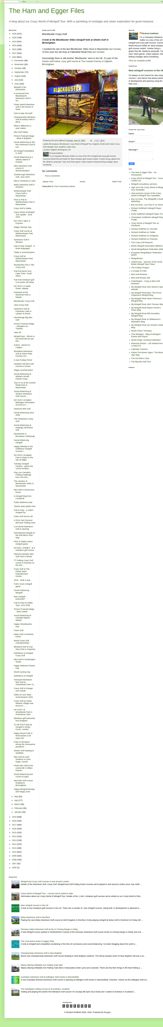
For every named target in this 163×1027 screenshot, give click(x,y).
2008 (14, 860)
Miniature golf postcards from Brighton (24, 719)
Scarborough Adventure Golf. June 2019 (24, 175)
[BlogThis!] (97, 141)
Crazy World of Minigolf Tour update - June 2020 (24, 214)
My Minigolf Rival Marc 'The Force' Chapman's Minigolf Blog (146, 294)
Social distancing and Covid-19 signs (23, 775)
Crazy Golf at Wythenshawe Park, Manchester (23, 258)
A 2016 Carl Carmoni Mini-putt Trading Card (24, 521)
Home (82, 182)
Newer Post (48, 182)
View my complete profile (140, 61)
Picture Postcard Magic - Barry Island (24, 610)
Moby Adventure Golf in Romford (35, 917)
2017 (14, 825)
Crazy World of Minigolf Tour (81, 144)
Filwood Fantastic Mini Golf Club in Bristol (24, 555)
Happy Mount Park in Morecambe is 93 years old (23, 735)
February (18, 808)
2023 (14, 45)
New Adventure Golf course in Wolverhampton (23, 168)
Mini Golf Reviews (139, 274)
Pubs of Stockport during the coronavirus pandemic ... (24, 744)
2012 (14, 844)
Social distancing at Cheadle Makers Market (22, 617)
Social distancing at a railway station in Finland (23, 159)
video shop (71, 147)
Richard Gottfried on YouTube (144, 229)
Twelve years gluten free (24, 506)
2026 (14, 34)
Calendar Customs (139, 349)
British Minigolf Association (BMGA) (147, 246)
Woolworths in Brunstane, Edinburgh (24, 435)
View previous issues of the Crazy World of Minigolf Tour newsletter (146, 194)
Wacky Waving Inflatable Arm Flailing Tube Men (42, 965)
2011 (14, 848)
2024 (14, 41)
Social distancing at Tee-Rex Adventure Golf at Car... (24, 144)
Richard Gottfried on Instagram (144, 236)
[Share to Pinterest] (104, 141)
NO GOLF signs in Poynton (22, 222)
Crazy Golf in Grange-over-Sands (23, 689)
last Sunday (115, 49)
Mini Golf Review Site (140, 278)
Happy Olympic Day (22, 227)
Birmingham (54, 144)
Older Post (116, 182)
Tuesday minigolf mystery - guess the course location (23, 466)
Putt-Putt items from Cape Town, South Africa (23, 273)
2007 (14, 863)
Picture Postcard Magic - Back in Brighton (24, 137)
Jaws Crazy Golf (21, 305)
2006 (14, 867)
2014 (14, 836)
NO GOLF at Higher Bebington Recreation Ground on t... (24, 402)
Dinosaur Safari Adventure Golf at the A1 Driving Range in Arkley (49, 929)
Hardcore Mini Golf (22, 409)
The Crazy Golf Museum (142, 242)
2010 (14, 852)
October (18, 68)
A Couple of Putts (139, 271)
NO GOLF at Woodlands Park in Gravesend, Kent (23, 712)
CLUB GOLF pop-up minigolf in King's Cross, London (23, 726)
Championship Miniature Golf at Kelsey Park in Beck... (24, 119)
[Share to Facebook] (101, 141)
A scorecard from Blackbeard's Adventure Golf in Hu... (22, 97)
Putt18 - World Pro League (22, 346)
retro (56, 147)
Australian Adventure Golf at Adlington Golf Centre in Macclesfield (50, 977)
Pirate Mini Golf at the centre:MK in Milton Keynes (23, 767)
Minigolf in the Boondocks (20, 88)
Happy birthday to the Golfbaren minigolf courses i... (23, 448)
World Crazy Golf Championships (21, 641)
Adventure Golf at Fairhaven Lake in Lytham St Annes (22, 311)
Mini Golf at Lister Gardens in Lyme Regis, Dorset (22, 759)
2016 (14, 829)
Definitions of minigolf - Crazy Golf (24, 654)
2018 (14, 821)
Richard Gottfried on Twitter (143, 232)
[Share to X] (99, 141)
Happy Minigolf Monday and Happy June (24, 790)
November (19, 64)
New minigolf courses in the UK (34, 905)
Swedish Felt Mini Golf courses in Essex (24, 365)
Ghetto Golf (104, 144)
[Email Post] (90, 141)
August (17, 76)
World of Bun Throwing (141, 331)
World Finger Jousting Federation (146, 340)
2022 (14, 49)
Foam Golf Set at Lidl (23, 516)
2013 (14, 840)
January (18, 812)
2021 (14, 53)
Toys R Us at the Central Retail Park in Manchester (24, 385)
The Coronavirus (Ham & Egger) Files (37, 941)
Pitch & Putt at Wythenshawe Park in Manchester (24, 202)
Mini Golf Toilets (21, 132)
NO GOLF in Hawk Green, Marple (22, 287)
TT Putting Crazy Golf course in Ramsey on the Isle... (24, 562)
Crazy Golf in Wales (22, 208)
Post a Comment (52, 176)
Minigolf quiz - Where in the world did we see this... (24, 338)
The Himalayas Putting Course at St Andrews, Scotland (45, 989)
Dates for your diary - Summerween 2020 (23, 696)
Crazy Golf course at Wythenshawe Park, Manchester (23, 233)
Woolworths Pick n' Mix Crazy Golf (24, 266)
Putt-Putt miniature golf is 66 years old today (24, 281)
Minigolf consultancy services (144, 184)
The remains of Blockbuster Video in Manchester (24, 483)
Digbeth (96, 144)
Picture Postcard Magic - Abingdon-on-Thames (24, 326)
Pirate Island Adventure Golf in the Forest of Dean (24, 106)
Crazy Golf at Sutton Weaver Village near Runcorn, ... (23, 703)
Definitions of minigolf (23, 676)
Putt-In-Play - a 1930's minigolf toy (23, 511)
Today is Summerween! (24, 252)
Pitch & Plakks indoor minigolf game (23, 542)
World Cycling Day (22, 672)
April (16, 800)
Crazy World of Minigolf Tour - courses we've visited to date (47, 893)
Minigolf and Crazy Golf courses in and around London (45, 881)
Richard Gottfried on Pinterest (144, 239)
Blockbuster (64, 144)
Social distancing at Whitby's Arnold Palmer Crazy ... (22, 376)
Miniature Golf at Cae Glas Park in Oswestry (24, 648)
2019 (14, 817)
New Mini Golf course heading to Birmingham (23, 782)
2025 (14, 37)
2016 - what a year (22, 580)
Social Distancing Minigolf (21, 591)
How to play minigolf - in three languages (24, 247)
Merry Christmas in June (24, 181)
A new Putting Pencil (23, 360)
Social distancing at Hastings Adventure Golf (23, 427)
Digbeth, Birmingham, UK (61, 150)
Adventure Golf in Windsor (21, 241)
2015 (14, 832)
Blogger (107, 1012)
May (16, 796)
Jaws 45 (17, 332)
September (19, 72)
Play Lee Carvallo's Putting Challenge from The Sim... (22, 474)
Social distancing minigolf (21, 441)
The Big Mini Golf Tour (141, 362)
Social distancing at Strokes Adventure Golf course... (23, 393)
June (16, 84)
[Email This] (95, 141)
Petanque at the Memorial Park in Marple (22, 294)
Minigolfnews (137, 258)
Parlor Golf (18, 630)
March (17, 804)
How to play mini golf (23, 113)
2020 (14, 57)
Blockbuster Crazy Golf (24, 301)
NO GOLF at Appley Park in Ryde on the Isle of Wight (23, 457)
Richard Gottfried (150, 33)
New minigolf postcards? (19, 598)
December (19, 60)
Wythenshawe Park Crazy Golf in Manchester (22, 193)
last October (98, 52)
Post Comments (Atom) (64, 186)
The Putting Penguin (140, 268)
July (16, 80)
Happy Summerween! (23, 370)
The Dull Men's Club (140, 358)
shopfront (62, 147)
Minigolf (50, 147)
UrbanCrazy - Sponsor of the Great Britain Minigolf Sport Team (146, 263)
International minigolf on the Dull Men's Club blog (24, 535)
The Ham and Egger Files (46, 10)
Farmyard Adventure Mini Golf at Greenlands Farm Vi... (24, 682)
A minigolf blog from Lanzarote (22, 497)
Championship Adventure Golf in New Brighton (41, 953)
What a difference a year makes (22, 127)
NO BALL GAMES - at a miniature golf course (24, 549)
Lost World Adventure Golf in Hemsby (23, 527)
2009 (14, 856)
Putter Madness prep (23, 502)
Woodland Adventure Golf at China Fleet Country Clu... (23, 353)
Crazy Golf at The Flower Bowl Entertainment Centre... (21, 572)
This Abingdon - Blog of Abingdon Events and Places (146, 335)
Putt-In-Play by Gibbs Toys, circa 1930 (23, 604)
